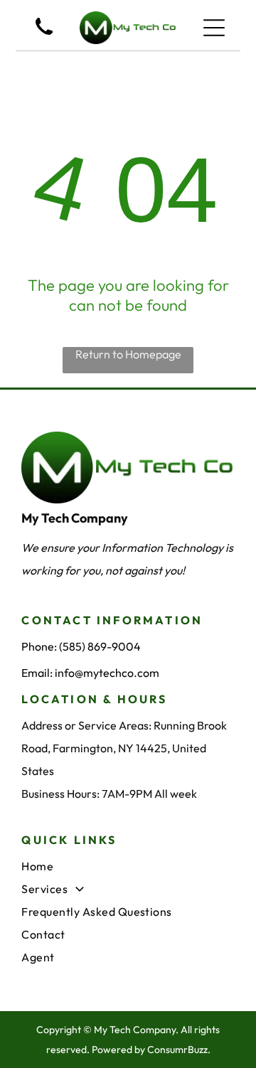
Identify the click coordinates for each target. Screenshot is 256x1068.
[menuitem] (127, 866)
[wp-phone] (44, 36)
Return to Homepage (128, 354)
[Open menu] (214, 27)
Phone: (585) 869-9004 (81, 646)
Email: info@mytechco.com (90, 673)
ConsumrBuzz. (178, 1049)
